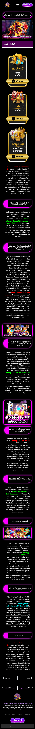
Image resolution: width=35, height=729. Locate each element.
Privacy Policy (11, 726)
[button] (17, 5)
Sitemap (26, 726)
